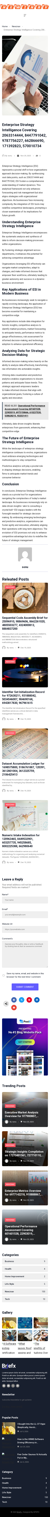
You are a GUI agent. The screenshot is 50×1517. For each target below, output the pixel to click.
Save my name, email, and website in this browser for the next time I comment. (25, 975)
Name (5, 894)
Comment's (7, 938)
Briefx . (19, 1512)
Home (5, 26)
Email (5, 909)
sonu (10, 156)
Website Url (7, 924)
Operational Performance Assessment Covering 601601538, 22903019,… (21, 1230)
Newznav (16, 26)
